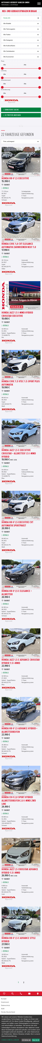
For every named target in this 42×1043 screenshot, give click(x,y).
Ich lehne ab (26, 1040)
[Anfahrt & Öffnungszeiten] (38, 994)
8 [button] (16, 176)
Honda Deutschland (8, 1012)
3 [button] (6, 176)
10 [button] (20, 176)
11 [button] (22, 176)
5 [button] (10, 176)
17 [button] (33, 176)
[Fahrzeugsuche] (12, 994)
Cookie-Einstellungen (10, 1040)
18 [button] (35, 176)
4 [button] (8, 176)
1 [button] (2, 176)
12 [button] (24, 176)
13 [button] (26, 176)
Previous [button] (4, 161)
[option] (21, 161)
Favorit (7, 185)
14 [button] (28, 176)
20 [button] (39, 176)
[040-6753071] (21, 994)
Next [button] (38, 161)
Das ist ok (35, 1040)
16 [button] (32, 176)
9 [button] (18, 176)
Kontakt (3, 999)
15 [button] (30, 176)
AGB (2, 1009)
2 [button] (4, 176)
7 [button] (14, 176)
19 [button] (37, 176)
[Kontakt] (29, 994)
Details (6, 188)
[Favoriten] (4, 994)
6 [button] (12, 176)
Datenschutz (5, 1005)
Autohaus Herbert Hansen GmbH (15, 2)
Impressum (5, 1002)
